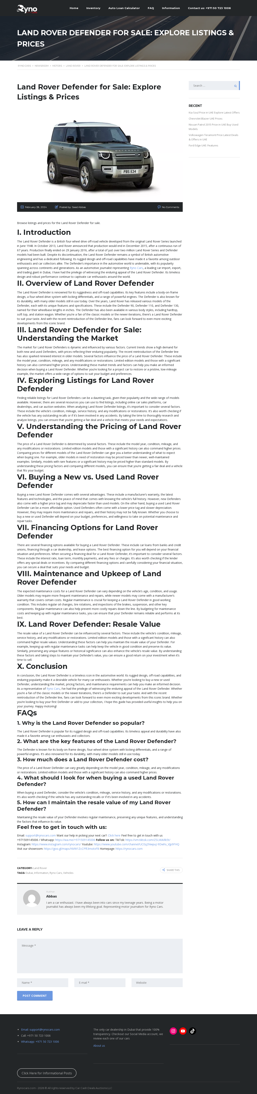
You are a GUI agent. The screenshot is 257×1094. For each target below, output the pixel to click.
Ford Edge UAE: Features (203, 145)
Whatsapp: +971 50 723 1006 (40, 1041)
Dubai (29, 873)
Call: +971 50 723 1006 (36, 1035)
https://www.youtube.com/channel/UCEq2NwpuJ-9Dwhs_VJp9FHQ (136, 844)
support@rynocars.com (40, 835)
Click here (114, 835)
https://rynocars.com (129, 849)
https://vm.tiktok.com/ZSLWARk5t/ (147, 840)
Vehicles (68, 873)
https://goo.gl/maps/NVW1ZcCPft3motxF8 (71, 849)
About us (99, 1045)
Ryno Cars (136, 268)
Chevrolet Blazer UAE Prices (205, 118)
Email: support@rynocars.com (40, 1029)
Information (41, 873)
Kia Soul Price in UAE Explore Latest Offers (214, 112)
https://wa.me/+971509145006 (75, 840)
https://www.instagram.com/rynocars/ (56, 844)
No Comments (170, 207)
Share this (173, 870)
